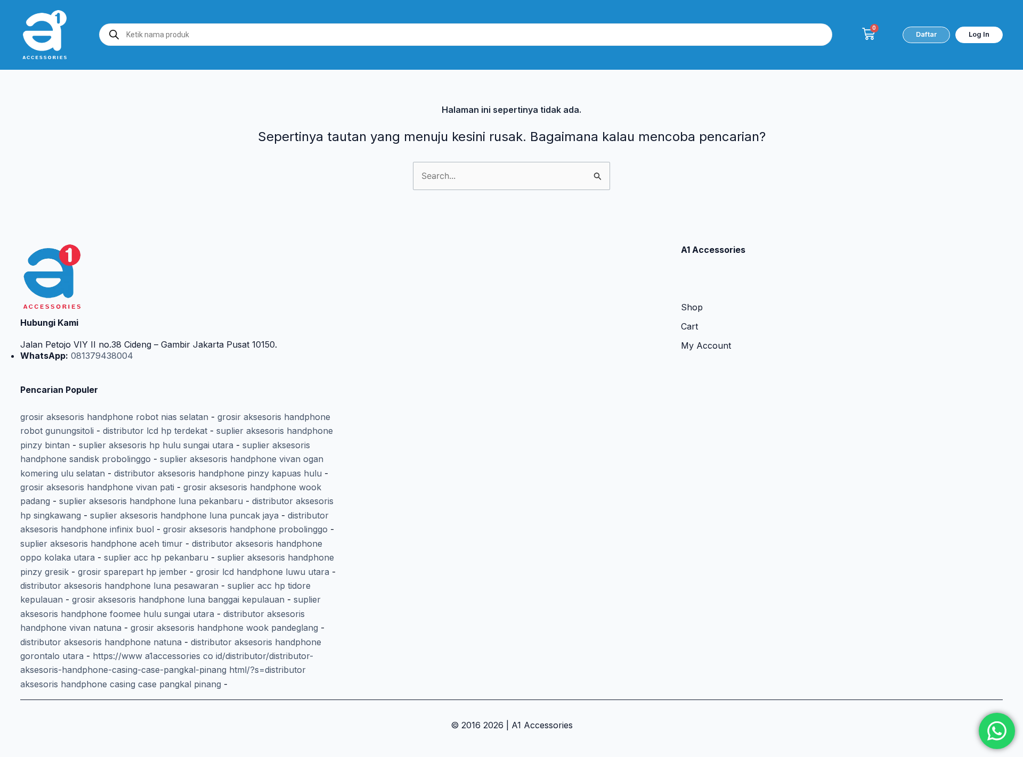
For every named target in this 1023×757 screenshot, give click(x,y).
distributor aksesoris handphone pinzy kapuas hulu (218, 473)
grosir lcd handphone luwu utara (262, 571)
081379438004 (100, 355)
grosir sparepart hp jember (132, 571)
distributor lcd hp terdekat (155, 430)
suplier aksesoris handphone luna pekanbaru (151, 501)
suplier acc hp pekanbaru (156, 557)
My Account (706, 345)
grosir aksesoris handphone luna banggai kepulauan (178, 599)
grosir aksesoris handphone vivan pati (97, 487)
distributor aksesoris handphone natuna (101, 642)
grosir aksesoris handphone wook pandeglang (224, 627)
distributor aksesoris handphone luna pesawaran (119, 585)
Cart (689, 326)
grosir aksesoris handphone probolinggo (245, 529)
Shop (692, 307)
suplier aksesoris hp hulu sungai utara (156, 445)
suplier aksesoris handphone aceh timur (101, 543)
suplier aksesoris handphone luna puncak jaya (184, 515)
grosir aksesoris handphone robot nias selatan (114, 417)
